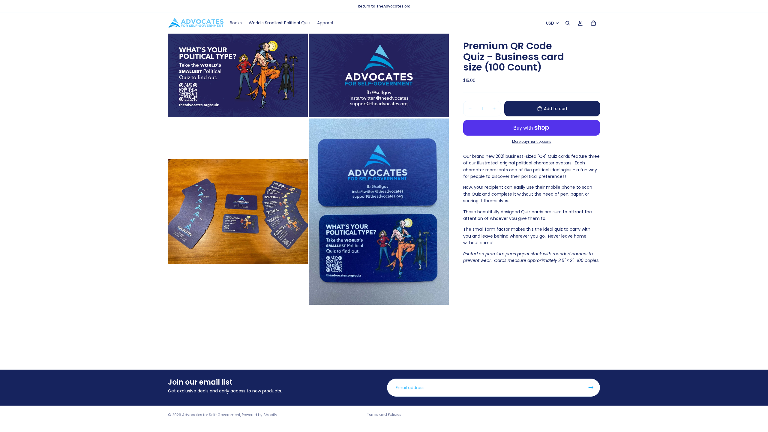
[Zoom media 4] (379, 211)
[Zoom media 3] (238, 211)
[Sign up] (591, 387)
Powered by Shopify (259, 414)
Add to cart (556, 109)
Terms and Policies (384, 414)
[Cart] (593, 23)
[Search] (567, 23)
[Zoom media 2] (379, 75)
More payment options (531, 141)
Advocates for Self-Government (211, 414)
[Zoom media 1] (238, 75)
